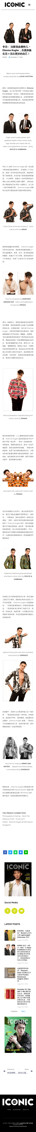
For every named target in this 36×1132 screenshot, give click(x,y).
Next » (24, 1011)
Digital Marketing (23, 1126)
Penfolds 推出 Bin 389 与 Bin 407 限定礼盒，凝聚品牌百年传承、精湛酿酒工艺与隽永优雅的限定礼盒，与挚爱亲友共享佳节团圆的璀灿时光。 (24, 996)
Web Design (16, 1126)
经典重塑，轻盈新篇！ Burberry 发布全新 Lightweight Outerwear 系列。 (24, 934)
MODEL (4, 57)
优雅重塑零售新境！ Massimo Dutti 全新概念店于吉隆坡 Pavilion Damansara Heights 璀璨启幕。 (24, 975)
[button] (29, 4)
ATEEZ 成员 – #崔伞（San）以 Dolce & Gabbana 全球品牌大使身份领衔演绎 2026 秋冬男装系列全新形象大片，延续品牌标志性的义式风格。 (24, 953)
